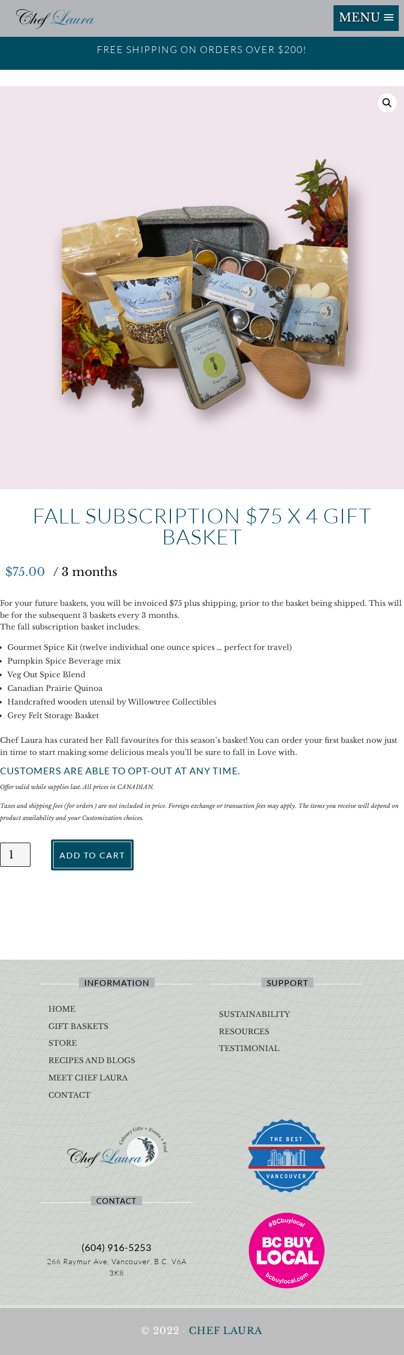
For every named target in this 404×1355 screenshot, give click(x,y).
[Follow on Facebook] (87, 1223)
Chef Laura (225, 1331)
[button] (366, 18)
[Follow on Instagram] (116, 1223)
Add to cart (92, 855)
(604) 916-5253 (117, 1247)
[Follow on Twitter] (146, 1223)
